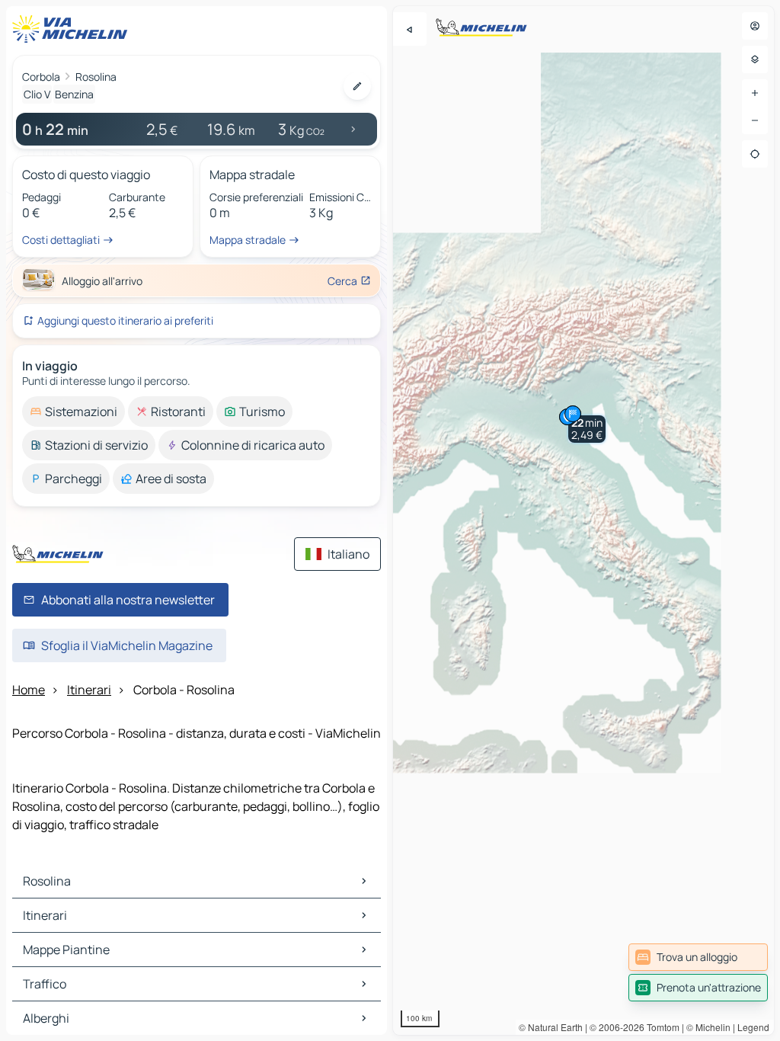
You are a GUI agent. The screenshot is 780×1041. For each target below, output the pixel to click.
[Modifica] (357, 86)
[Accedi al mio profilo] (755, 26)
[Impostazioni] (755, 59)
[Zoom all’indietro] (755, 120)
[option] (73, 411)
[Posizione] (755, 154)
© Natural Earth (551, 1026)
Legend (753, 1026)
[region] (583, 520)
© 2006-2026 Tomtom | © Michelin (660, 1026)
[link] (698, 957)
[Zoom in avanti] (755, 93)
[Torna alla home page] (73, 29)
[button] (587, 429)
